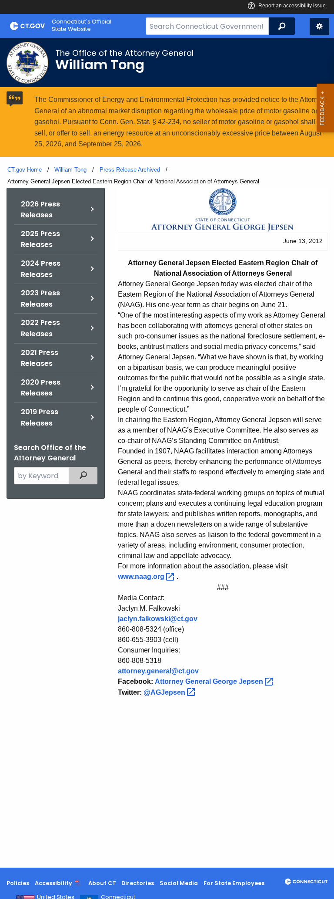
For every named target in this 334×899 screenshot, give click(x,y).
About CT (102, 883)
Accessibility (53, 883)
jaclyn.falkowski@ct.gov (157, 618)
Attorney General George (210, 681)
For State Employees (234, 883)
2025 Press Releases (40, 239)
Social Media (179, 883)
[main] (167, 453)
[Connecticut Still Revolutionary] (306, 882)
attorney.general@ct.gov (158, 671)
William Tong (70, 169)
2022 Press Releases (40, 328)
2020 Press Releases (40, 388)
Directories (137, 883)
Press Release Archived (130, 169)
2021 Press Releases (39, 358)
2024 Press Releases (40, 269)
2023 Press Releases (40, 298)
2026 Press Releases (40, 209)
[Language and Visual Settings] (319, 26)
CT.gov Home (24, 169)
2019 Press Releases (39, 417)
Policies (18, 883)
